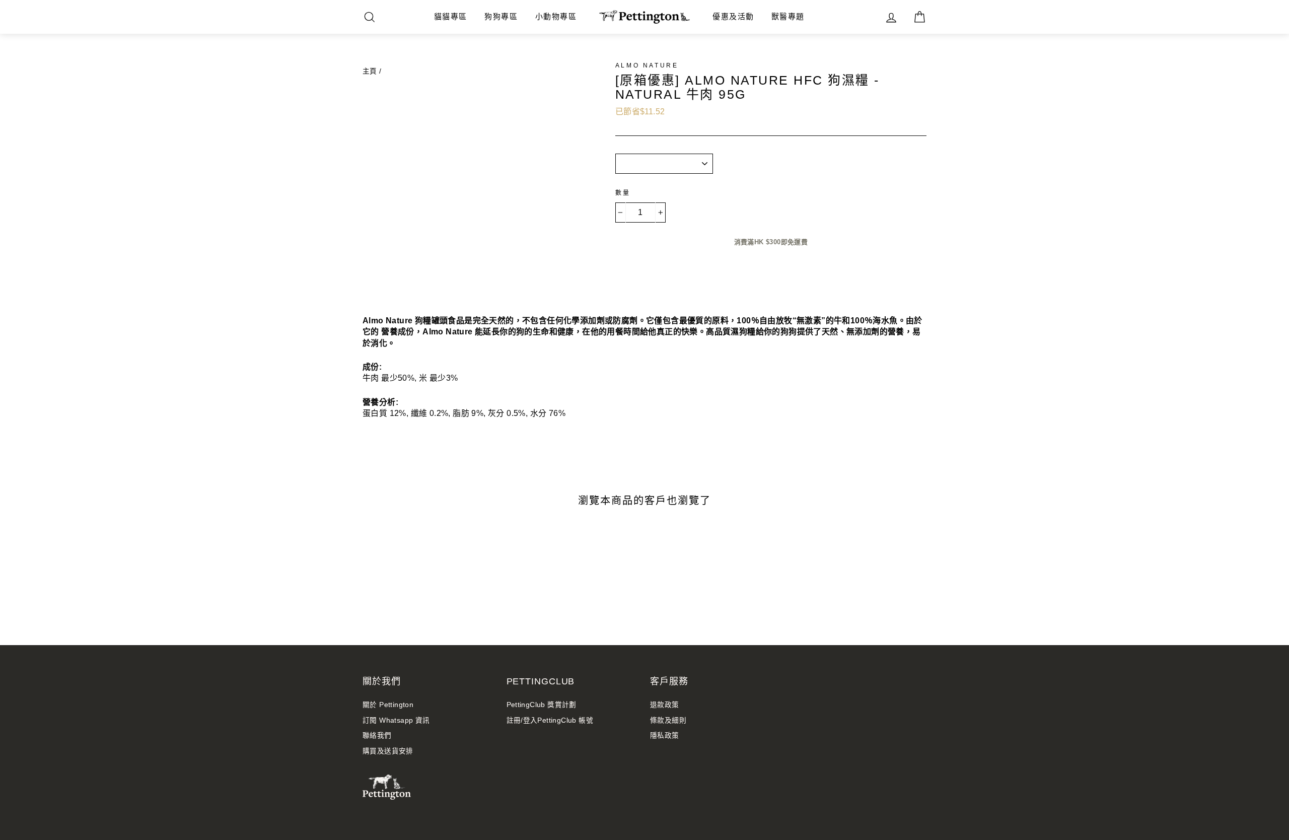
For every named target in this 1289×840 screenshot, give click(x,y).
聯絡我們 (377, 735)
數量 (623, 192)
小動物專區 (556, 16)
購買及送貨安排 (388, 751)
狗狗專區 (501, 16)
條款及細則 (668, 720)
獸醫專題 (788, 16)
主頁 (370, 71)
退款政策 (664, 705)
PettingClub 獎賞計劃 (542, 705)
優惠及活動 (733, 16)
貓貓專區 (450, 16)
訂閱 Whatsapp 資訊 (396, 720)
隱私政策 (664, 735)
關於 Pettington (388, 705)
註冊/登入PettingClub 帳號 (550, 720)
